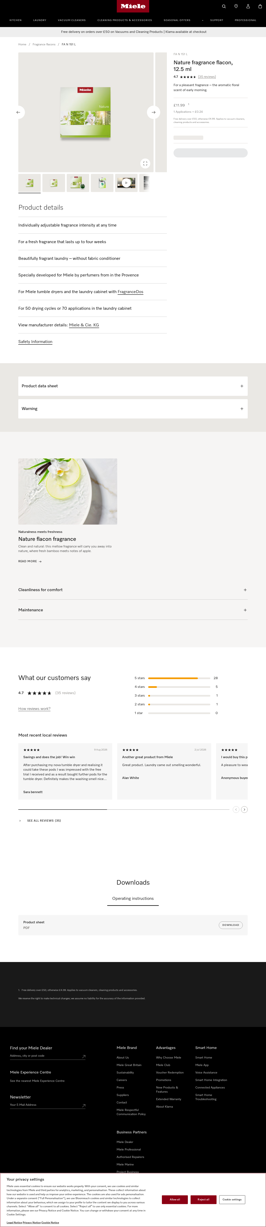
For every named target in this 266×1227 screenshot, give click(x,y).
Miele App (202, 1065)
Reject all (203, 1199)
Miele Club (163, 1065)
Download (230, 925)
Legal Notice (14, 1222)
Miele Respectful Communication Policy (131, 1112)
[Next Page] (244, 809)
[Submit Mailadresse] (83, 1105)
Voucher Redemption (170, 1072)
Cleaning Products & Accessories (124, 20)
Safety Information (35, 342)
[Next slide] (153, 112)
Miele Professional (129, 1149)
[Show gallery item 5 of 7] (126, 183)
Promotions (163, 1080)
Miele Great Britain (129, 1065)
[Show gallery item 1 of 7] (29, 183)
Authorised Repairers (130, 1157)
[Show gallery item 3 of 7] (78, 183)
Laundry (39, 20)
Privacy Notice (32, 1222)
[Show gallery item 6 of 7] (150, 183)
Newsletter (20, 1097)
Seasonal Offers (177, 20)
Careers (122, 1080)
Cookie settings (232, 1199)
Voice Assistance (206, 1072)
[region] (92, 112)
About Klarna (164, 1106)
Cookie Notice (50, 1222)
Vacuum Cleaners (72, 20)
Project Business (128, 1172)
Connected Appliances (210, 1087)
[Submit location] (83, 1056)
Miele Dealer (125, 1142)
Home (22, 44)
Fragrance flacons (44, 44)
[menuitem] (18, 19)
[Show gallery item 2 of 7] (53, 183)
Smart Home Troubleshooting (205, 1097)
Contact (122, 1102)
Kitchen (16, 20)
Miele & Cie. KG (84, 325)
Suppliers (123, 1095)
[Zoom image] (145, 163)
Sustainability (125, 1072)
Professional (245, 20)
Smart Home (203, 1057)
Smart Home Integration (211, 1080)
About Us (123, 1057)
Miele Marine (125, 1164)
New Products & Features (167, 1089)
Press (120, 1087)
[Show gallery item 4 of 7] (102, 183)
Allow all (175, 1199)
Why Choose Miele (168, 1057)
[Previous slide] (18, 112)
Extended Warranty (168, 1099)
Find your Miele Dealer (31, 1048)
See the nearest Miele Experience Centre (37, 1081)
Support (216, 20)
